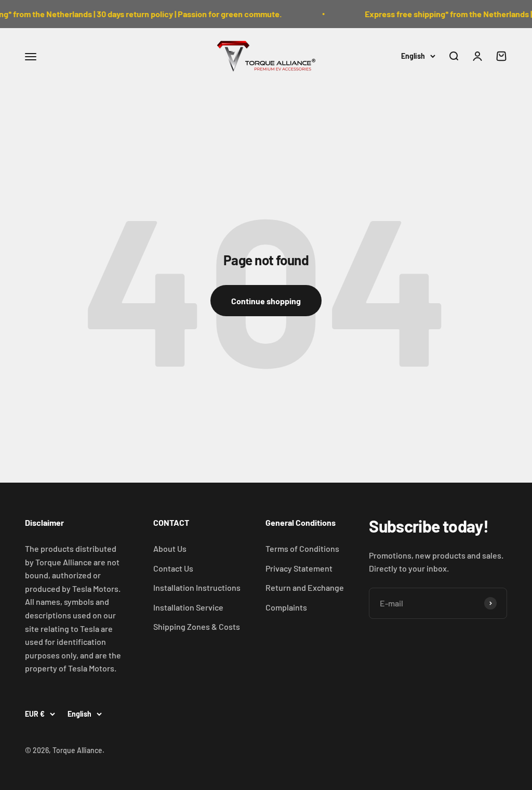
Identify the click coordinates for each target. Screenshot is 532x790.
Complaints (286, 607)
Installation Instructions (197, 587)
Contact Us (173, 568)
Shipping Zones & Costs (196, 626)
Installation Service (188, 607)
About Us (170, 548)
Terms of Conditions (302, 548)
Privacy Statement (298, 568)
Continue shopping (266, 301)
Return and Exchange (304, 587)
